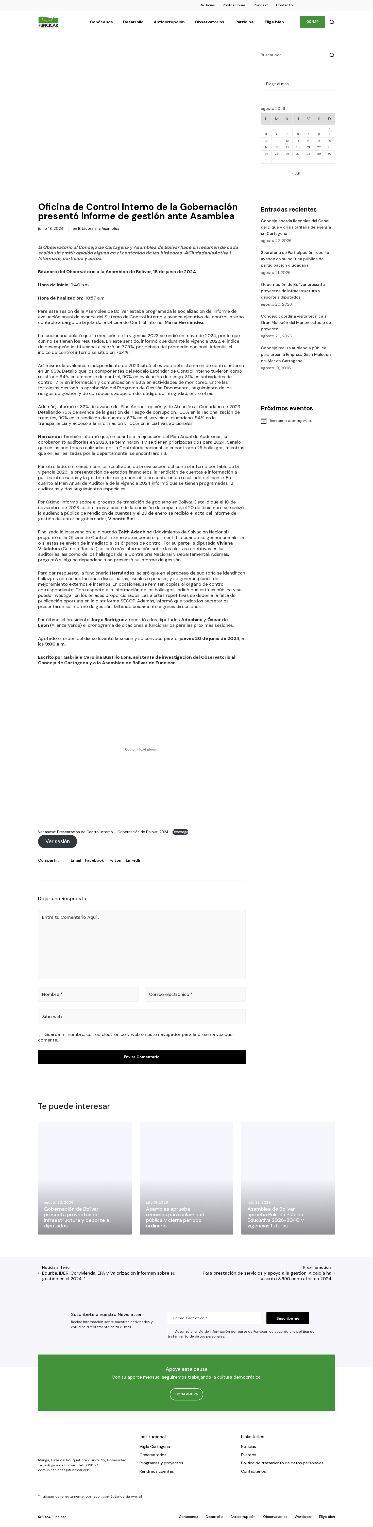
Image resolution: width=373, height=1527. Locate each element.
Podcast (261, 5)
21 (308, 147)
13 (297, 141)
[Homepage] (53, 1443)
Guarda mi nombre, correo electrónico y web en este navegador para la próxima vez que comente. (135, 1037)
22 (319, 147)
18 (276, 147)
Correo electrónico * (171, 994)
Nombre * (52, 994)
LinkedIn (134, 860)
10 (266, 141)
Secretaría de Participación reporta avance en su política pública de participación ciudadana (295, 259)
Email (76, 860)
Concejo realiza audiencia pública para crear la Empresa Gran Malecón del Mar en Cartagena (296, 354)
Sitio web (52, 1017)
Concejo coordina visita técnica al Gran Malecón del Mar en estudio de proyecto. (296, 323)
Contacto (284, 5)
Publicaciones (234, 5)
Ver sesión (57, 841)
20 (298, 147)
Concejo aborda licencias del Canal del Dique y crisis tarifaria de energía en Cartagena (296, 227)
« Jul (296, 173)
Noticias (208, 5)
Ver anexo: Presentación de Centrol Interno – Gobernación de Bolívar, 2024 (103, 832)
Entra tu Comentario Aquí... (70, 917)
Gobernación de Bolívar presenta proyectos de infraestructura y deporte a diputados (293, 291)
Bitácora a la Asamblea (98, 228)
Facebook (94, 860)
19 (287, 147)
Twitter (115, 860)
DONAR (312, 22)
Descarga (180, 832)
